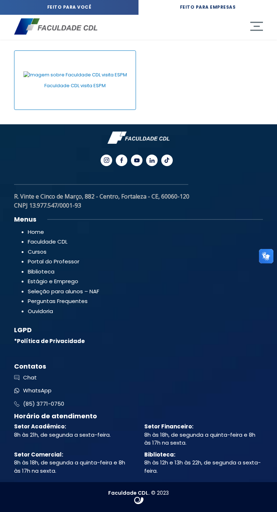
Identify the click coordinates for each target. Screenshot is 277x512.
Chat (30, 377)
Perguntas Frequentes (58, 301)
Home (36, 232)
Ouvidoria (40, 311)
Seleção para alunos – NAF (63, 291)
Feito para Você (69, 7)
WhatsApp (37, 390)
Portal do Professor (53, 261)
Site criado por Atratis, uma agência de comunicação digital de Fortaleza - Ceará (139, 501)
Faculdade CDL (47, 241)
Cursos (37, 251)
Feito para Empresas (208, 7)
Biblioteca (41, 271)
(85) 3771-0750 (43, 404)
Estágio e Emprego (53, 281)
